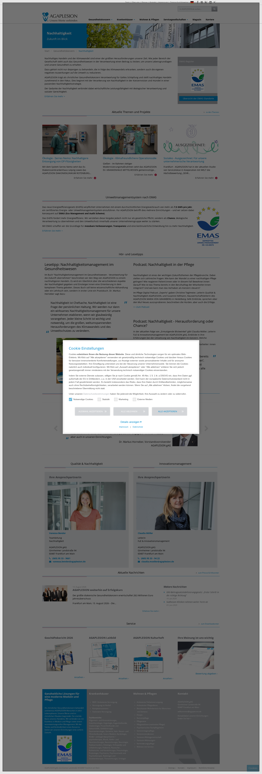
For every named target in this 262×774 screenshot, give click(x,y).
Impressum (123, 427)
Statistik (106, 399)
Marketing (123, 399)
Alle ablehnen (129, 411)
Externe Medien (145, 399)
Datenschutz (138, 427)
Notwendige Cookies (83, 399)
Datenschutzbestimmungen (96, 394)
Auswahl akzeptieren (91, 411)
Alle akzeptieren (167, 411)
